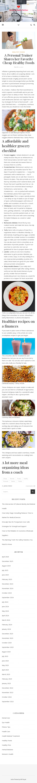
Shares (13, 481)
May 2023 (5, 665)
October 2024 (7, 593)
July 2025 (5, 570)
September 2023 (8, 647)
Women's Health (7, 754)
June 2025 (5, 575)
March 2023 (6, 674)
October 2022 (7, 697)
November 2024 (7, 588)
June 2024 (5, 606)
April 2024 (5, 616)
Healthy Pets (6, 745)
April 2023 (5, 670)
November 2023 (7, 638)
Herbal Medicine (7, 750)
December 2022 (7, 688)
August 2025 (6, 566)
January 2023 (6, 683)
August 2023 (6, 652)
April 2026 (5, 557)
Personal (5, 481)
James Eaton (8, 486)
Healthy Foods (18, 52)
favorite (12, 479)
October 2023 (7, 643)
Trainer (20, 481)
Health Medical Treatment (11, 736)
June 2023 (5, 661)
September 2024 (8, 597)
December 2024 (7, 584)
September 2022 (8, 701)
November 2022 (7, 692)
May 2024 (5, 611)
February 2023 (7, 679)
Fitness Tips (6, 727)
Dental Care (6, 718)
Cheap (5, 479)
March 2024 (6, 620)
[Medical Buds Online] (18, 9)
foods (19, 479)
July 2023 (5, 656)
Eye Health (5, 722)
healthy (26, 479)
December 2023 (7, 634)
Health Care (6, 731)
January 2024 (6, 629)
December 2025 (7, 561)
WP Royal (23, 779)
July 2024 (5, 602)
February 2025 (7, 579)
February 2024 (7, 625)
